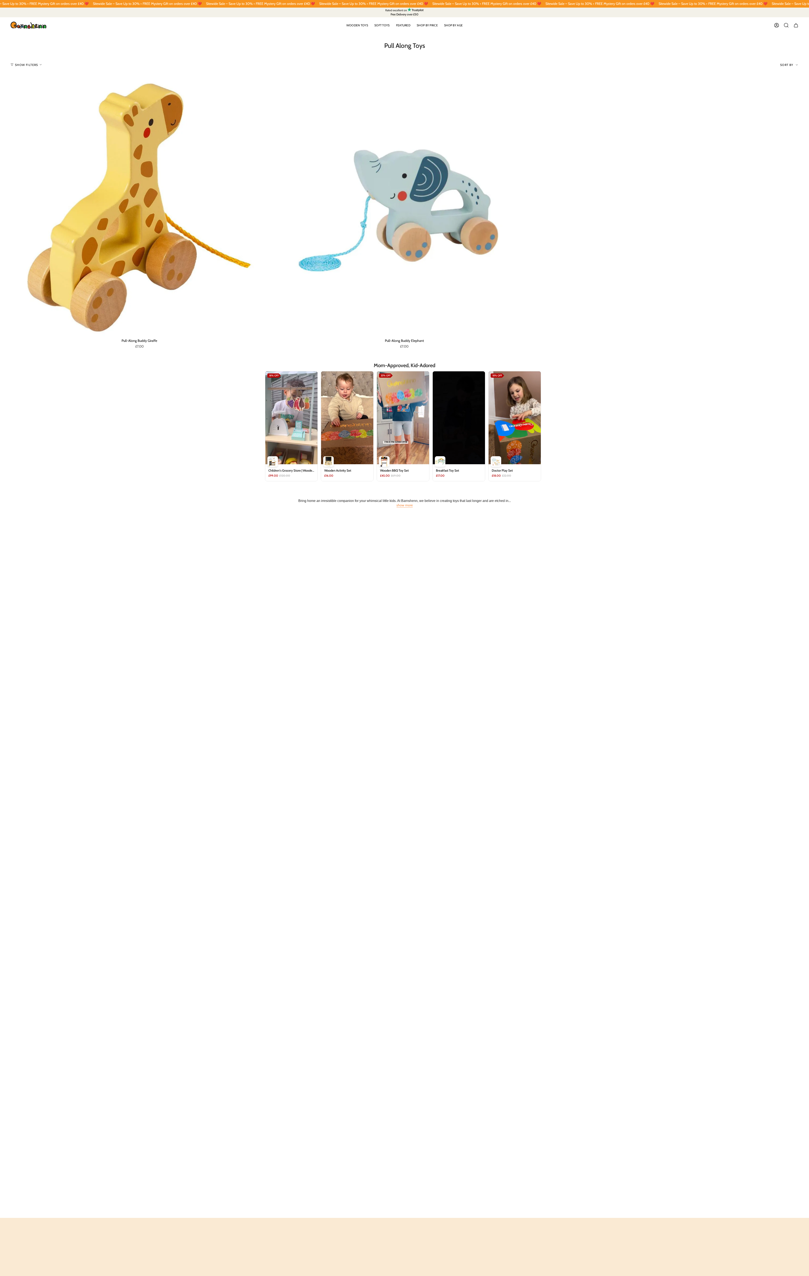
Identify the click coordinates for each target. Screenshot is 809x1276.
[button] (357, 25)
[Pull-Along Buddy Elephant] (404, 207)
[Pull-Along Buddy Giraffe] (139, 207)
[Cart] (796, 25)
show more (404, 505)
